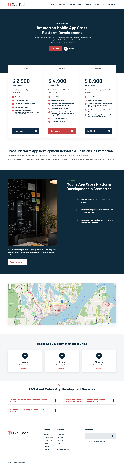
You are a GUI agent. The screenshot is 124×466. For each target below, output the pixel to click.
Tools (79, 4)
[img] (62, 304)
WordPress (60, 440)
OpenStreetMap (106, 323)
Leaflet (98, 323)
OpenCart (60, 437)
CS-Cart (59, 446)
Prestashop (60, 434)
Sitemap (46, 446)
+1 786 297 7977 (111, 4)
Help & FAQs (47, 443)
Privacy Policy (48, 440)
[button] (62, 302)
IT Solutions (71, 4)
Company (61, 4)
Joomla (59, 443)
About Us (46, 434)
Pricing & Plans (48, 437)
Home (53, 4)
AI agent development (63, 449)
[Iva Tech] (17, 4)
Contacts (97, 4)
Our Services (55, 48)
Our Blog (88, 4)
